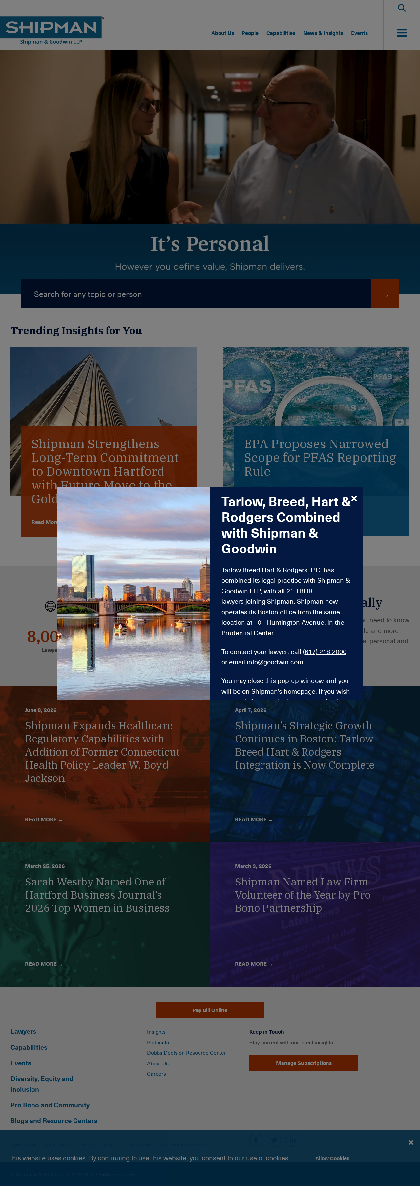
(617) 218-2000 (324, 651)
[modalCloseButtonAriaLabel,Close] (354, 498)
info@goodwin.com (275, 662)
